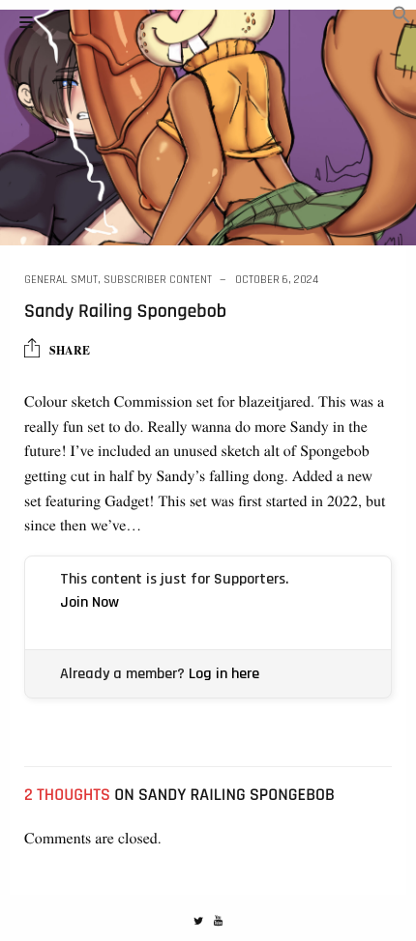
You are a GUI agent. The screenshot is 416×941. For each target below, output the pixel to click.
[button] (401, 18)
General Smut (61, 279)
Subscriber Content (158, 279)
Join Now (89, 602)
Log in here (224, 674)
